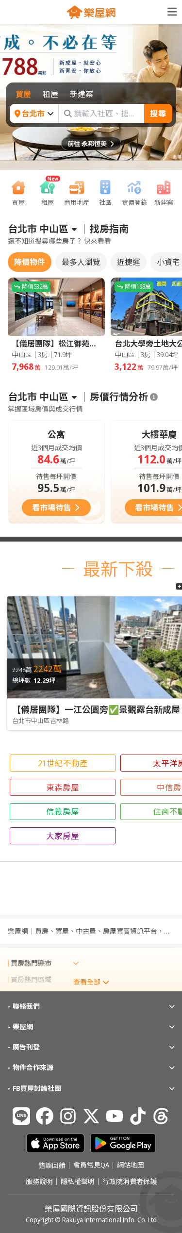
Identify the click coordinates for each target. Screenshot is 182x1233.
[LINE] (21, 1116)
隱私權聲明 (78, 1181)
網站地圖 (130, 1165)
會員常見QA (91, 1165)
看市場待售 (51, 507)
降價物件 (29, 262)
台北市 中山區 (38, 229)
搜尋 (158, 113)
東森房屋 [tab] (62, 787)
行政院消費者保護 (129, 1181)
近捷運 (128, 262)
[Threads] (161, 1116)
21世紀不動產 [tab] (63, 763)
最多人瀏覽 (81, 262)
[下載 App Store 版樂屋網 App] (55, 1143)
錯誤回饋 (52, 1165)
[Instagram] (68, 1116)
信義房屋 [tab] (62, 811)
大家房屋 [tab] (62, 835)
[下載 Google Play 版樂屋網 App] (123, 1143)
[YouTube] (114, 1116)
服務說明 (39, 1181)
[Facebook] (44, 1116)
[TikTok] (138, 1116)
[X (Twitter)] (91, 1116)
